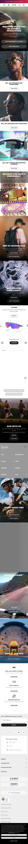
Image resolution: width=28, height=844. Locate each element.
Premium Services (6, 767)
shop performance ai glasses (14, 41)
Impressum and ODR (6, 804)
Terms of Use (4, 811)
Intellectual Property (6, 822)
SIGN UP (14, 435)
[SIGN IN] (9, 4)
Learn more (14, 676)
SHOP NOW (14, 128)
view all (14, 316)
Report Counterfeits (6, 818)
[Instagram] (9, 732)
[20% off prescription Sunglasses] (14, 66)
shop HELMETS (14, 518)
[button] (1, 1)
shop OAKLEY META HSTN (14, 394)
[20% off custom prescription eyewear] (14, 146)
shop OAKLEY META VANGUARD (14, 390)
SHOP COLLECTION (14, 515)
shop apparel (14, 253)
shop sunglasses (14, 46)
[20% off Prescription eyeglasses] (14, 106)
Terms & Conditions (6, 808)
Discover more (14, 611)
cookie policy (11, 832)
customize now (14, 211)
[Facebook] (4, 732)
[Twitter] (14, 732)
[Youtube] (19, 732)
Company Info (5, 763)
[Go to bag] (24, 4)
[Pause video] (25, 580)
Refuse (14, 837)
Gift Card (3, 771)
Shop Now (14, 607)
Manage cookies (14, 840)
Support (3, 759)
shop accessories (14, 256)
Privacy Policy (4, 815)
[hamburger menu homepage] (4, 4)
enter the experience (14, 659)
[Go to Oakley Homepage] (14, 4)
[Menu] (9, 798)
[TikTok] (23, 732)
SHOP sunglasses (14, 301)
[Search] (19, 4)
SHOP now (14, 88)
